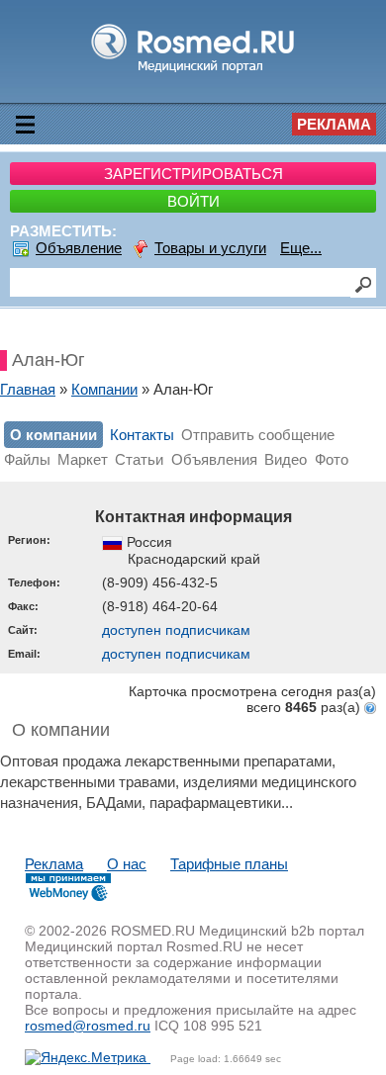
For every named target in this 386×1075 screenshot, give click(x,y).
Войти (193, 201)
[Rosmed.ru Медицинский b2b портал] (193, 71)
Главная (27, 389)
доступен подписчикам (176, 630)
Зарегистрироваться (193, 173)
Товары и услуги (210, 247)
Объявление (79, 247)
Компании (104, 389)
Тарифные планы (229, 863)
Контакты (142, 434)
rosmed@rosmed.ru (87, 1025)
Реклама (334, 124)
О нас (126, 863)
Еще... (301, 247)
